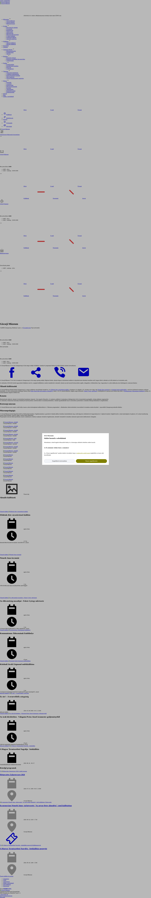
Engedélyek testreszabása (59, 461)
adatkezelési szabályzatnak (83, 453)
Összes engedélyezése (91, 461)
